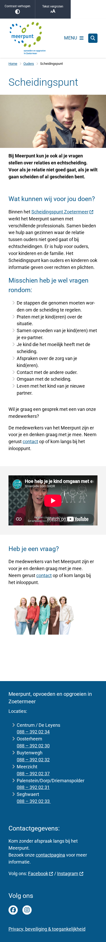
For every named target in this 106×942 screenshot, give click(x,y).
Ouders (28, 64)
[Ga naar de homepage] (27, 38)
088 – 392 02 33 (34, 801)
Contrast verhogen (17, 6)
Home (12, 64)
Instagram (67, 873)
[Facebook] (13, 910)
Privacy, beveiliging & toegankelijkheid (46, 929)
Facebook (38, 873)
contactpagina (50, 855)
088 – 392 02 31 (33, 787)
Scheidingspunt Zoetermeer (60, 211)
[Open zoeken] (93, 38)
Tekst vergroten (52, 6)
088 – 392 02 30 (33, 745)
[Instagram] (27, 910)
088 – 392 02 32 (33, 759)
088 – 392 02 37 (33, 773)
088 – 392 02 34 (33, 732)
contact (30, 441)
